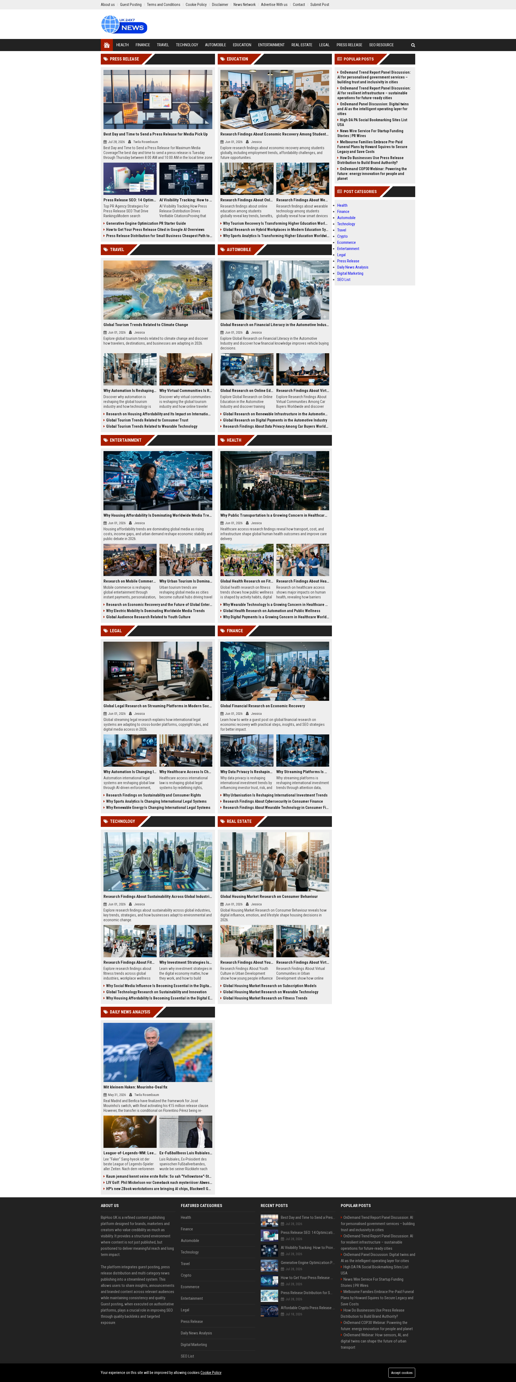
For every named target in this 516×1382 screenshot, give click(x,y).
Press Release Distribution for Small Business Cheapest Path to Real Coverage (159, 236)
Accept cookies (402, 1373)
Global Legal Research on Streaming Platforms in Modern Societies (157, 706)
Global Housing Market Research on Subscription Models (270, 986)
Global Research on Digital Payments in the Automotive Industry (275, 420)
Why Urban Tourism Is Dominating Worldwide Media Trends (186, 581)
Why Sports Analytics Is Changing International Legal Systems (156, 801)
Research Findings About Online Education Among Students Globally (247, 200)
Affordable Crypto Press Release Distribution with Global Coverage (308, 1307)
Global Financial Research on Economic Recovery (262, 706)
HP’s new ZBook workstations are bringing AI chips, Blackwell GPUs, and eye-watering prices (159, 1189)
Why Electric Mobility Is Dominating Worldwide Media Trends (155, 611)
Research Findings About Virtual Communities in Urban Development (302, 962)
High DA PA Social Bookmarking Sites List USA (372, 122)
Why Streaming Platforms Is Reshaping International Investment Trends (302, 771)
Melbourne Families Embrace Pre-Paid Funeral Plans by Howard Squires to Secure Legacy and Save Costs (372, 147)
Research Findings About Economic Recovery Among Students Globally (274, 134)
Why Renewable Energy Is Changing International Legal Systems (158, 807)
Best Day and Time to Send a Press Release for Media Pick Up (155, 134)
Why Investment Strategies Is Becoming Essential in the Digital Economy (186, 962)
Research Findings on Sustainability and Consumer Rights (153, 795)
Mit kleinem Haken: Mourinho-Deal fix (135, 1087)
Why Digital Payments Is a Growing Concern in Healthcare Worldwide (276, 617)
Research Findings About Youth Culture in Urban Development (247, 962)
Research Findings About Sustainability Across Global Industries (157, 896)
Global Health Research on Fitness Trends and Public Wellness (247, 581)
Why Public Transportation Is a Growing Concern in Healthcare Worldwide (274, 515)
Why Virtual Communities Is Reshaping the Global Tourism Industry (186, 390)
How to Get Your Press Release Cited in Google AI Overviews (155, 229)
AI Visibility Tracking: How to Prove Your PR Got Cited (186, 200)
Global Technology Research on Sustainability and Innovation (156, 992)
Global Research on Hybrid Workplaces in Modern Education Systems (276, 229)
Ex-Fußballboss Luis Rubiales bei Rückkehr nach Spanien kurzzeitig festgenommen (186, 1153)
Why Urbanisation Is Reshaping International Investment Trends (275, 795)
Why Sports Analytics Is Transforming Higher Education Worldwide (276, 236)
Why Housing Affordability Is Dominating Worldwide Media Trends (157, 515)
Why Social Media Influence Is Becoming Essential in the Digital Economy (159, 986)
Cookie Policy (210, 1372)
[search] (413, 45)
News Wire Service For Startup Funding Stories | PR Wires (370, 133)
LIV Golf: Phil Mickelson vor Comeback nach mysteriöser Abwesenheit (159, 1182)
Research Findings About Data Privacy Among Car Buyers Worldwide (276, 426)
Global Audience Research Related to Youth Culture (148, 617)
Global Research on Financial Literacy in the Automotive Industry (274, 324)
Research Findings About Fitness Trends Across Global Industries (130, 962)
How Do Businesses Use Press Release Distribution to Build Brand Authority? (370, 160)
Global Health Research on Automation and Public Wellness (271, 611)
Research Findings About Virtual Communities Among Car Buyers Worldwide (302, 390)
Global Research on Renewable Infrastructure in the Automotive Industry (276, 414)
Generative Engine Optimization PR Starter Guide (146, 223)
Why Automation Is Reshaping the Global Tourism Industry (130, 390)
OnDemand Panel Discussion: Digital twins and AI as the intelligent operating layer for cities (373, 109)
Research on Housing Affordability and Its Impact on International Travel (159, 414)
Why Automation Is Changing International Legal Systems (130, 771)
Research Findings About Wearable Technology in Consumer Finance (276, 807)
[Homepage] (107, 45)
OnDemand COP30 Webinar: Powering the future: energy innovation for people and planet (372, 174)
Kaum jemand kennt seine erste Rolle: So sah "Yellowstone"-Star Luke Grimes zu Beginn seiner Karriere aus (159, 1176)
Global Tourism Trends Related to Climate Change (145, 324)
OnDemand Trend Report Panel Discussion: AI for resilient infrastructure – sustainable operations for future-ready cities (374, 93)
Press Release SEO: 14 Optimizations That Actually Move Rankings (130, 200)
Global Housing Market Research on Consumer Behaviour (269, 896)
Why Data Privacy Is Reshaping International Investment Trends (247, 771)
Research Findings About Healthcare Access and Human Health (302, 581)
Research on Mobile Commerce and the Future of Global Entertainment (130, 581)
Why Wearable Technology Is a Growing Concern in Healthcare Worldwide (276, 604)
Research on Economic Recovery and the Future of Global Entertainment (159, 604)
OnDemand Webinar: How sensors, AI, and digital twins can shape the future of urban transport (374, 1341)
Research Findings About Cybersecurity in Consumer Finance (273, 801)
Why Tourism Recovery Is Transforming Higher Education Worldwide (276, 223)
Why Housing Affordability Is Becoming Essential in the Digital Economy (159, 998)
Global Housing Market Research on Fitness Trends (265, 998)
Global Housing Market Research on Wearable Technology (270, 992)
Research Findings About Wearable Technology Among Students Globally (302, 200)
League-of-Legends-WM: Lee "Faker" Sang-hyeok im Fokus (130, 1153)
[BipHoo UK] (124, 24)
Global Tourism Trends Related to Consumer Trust (147, 420)
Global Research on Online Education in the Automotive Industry (247, 390)
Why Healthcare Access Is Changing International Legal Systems (186, 771)
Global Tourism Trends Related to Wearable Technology (151, 426)
